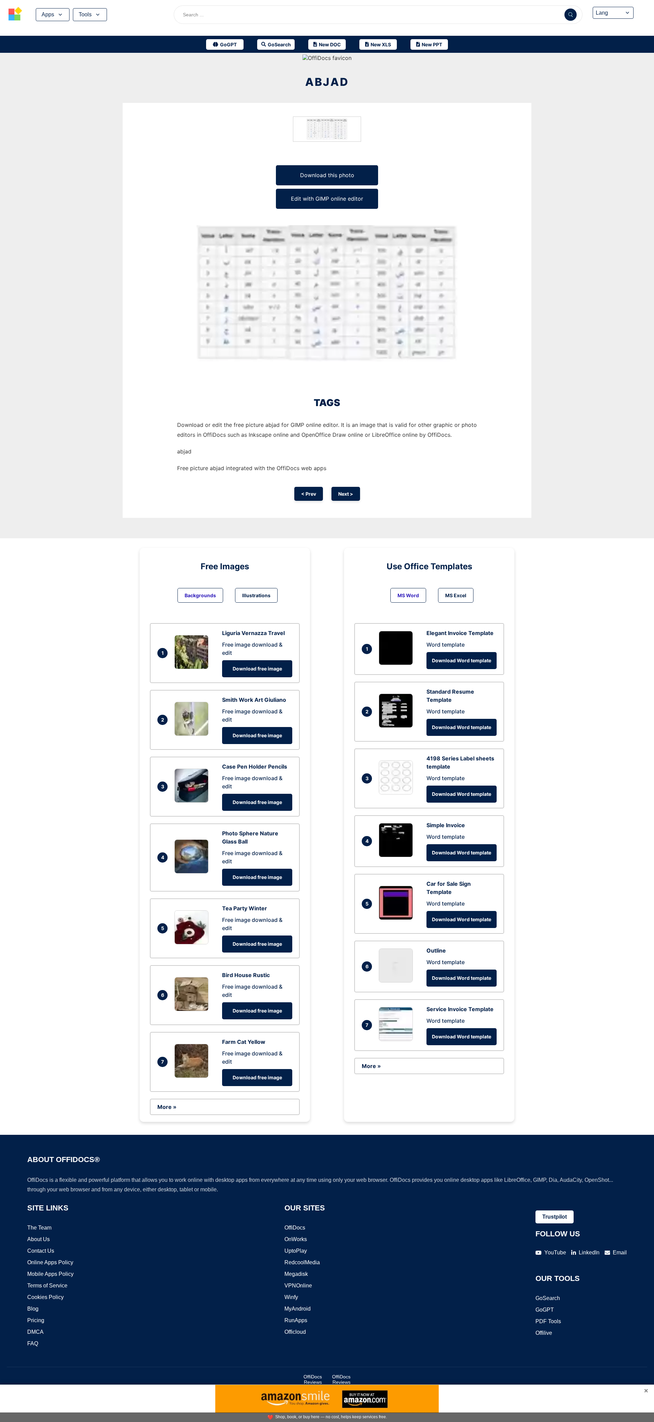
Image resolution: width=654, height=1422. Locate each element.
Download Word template (461, 660)
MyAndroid (297, 1309)
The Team (39, 1228)
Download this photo (327, 175)
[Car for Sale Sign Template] (397, 917)
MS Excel (455, 595)
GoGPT (544, 1310)
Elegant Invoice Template (460, 633)
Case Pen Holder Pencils (254, 766)
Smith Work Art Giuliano (254, 699)
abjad (327, 82)
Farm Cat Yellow (243, 1041)
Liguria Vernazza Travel (253, 633)
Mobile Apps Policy (50, 1274)
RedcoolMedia (302, 1262)
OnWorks (295, 1239)
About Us (38, 1239)
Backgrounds (200, 595)
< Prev (308, 494)
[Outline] (397, 980)
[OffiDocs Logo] (15, 14)
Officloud (295, 1332)
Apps (48, 14)
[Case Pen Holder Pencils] (193, 800)
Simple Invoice (445, 825)
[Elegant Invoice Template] (397, 663)
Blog (32, 1309)
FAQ (32, 1343)
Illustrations (256, 595)
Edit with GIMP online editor (327, 198)
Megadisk (296, 1274)
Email (620, 1252)
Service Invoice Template (460, 1009)
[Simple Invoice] (397, 855)
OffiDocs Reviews (312, 1379)
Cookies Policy (45, 1297)
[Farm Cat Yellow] (193, 1075)
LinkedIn (589, 1252)
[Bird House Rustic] (193, 1009)
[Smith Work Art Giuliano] (193, 733)
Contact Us (40, 1251)
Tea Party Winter (244, 908)
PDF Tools (548, 1321)
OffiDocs (294, 1228)
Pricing (35, 1320)
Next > (345, 494)
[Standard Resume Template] (397, 725)
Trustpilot (554, 1217)
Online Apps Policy (50, 1262)
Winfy (291, 1297)
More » (166, 1106)
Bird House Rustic (246, 975)
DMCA (35, 1332)
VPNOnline (298, 1285)
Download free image (257, 668)
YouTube (555, 1252)
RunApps (295, 1320)
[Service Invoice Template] (397, 1039)
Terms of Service (47, 1285)
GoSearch (547, 1298)
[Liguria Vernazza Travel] (193, 667)
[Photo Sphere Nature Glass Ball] (193, 871)
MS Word (408, 595)
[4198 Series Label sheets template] (397, 792)
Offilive (543, 1333)
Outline (436, 950)
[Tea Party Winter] (193, 942)
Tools (85, 14)
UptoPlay (295, 1251)
